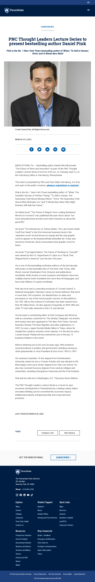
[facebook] (31, 149)
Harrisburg (47, 27)
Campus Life (47, 433)
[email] (55, 149)
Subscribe (62, 457)
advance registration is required (63, 185)
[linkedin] (47, 149)
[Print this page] (63, 149)
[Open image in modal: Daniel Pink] (47, 94)
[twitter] (39, 149)
